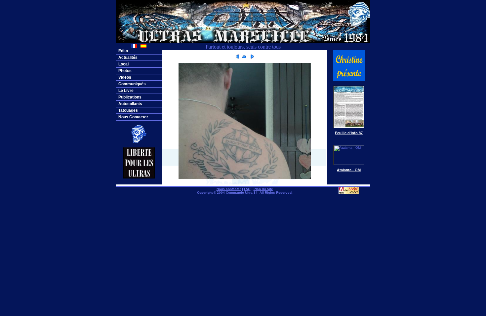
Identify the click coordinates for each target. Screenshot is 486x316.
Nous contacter (229, 189)
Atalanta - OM (349, 170)
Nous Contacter (133, 117)
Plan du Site (263, 189)
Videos (124, 77)
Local (123, 64)
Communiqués (132, 84)
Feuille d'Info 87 (349, 133)
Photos (125, 70)
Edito (123, 51)
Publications (130, 97)
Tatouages (128, 110)
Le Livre (126, 90)
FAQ (247, 189)
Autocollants (130, 103)
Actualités (128, 57)
